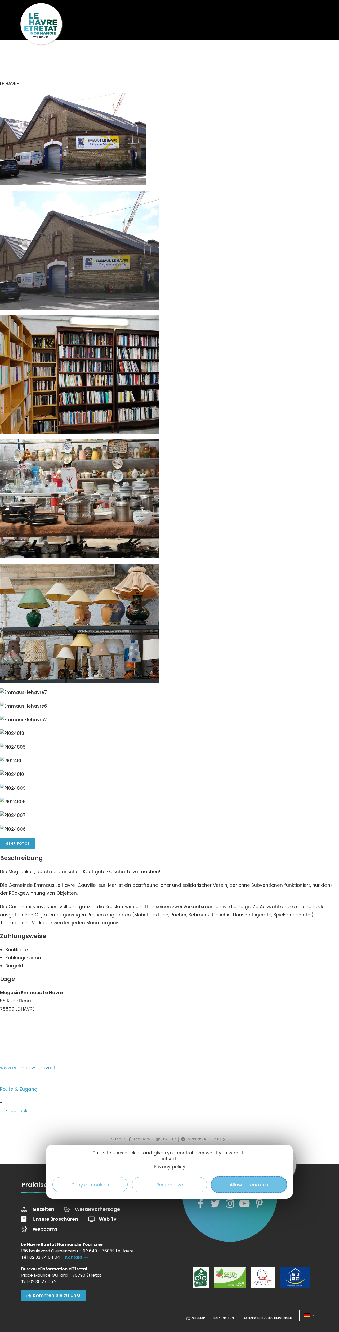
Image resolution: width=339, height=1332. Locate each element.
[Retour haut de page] (324, 1299)
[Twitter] (215, 1203)
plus (218, 1139)
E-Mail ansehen (23, 1043)
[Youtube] (244, 1203)
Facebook (16, 1110)
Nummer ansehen (26, 1025)
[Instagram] (230, 1203)
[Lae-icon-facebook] (200, 1203)
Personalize (169, 1184)
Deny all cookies (90, 1184)
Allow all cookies (249, 1184)
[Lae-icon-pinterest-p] (259, 1203)
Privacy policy (169, 1166)
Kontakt (73, 1257)
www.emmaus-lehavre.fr (28, 1068)
